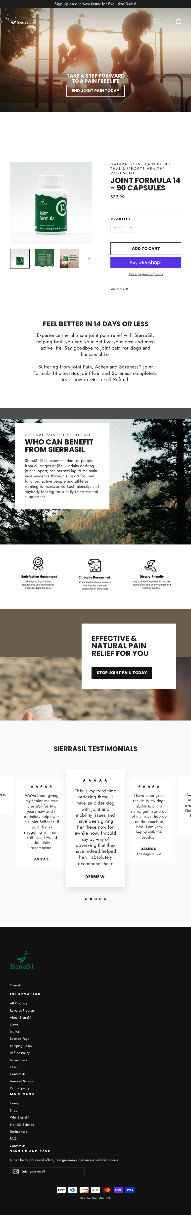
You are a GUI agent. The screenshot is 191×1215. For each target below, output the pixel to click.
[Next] (89, 259)
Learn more (119, 288)
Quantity (120, 219)
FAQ (13, 1067)
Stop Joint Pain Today (122, 672)
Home (14, 1103)
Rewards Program (22, 1010)
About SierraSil (20, 1017)
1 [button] (86, 899)
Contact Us (17, 1074)
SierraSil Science (22, 1124)
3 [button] (96, 899)
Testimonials (18, 1060)
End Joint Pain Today (95, 90)
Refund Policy (20, 1052)
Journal (15, 1031)
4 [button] (100, 899)
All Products (18, 1003)
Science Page (19, 1038)
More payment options (146, 274)
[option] (42, 824)
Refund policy (20, 1088)
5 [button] (105, 899)
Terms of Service (22, 1081)
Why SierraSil (20, 1117)
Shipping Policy (21, 1045)
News (14, 1024)
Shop (13, 1110)
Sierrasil (15, 985)
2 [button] (91, 899)
